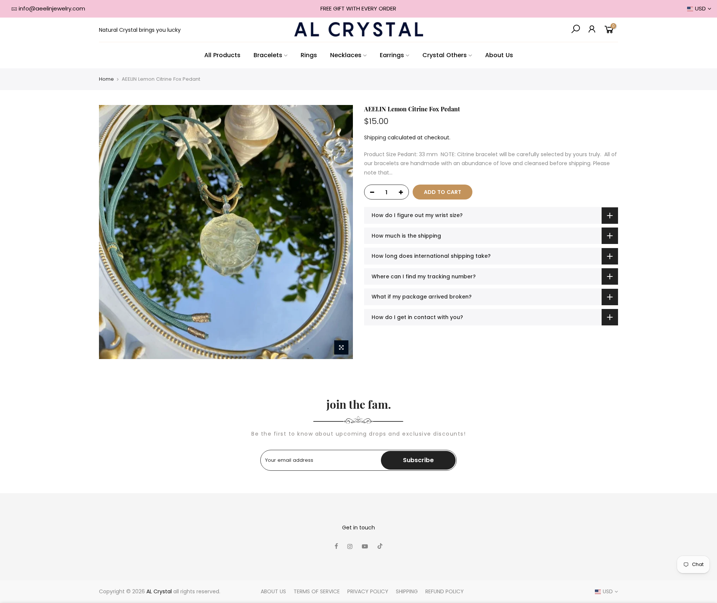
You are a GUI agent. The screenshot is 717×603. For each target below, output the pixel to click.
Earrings (392, 55)
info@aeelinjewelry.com (52, 8)
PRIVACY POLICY (367, 591)
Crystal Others (444, 55)
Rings (309, 55)
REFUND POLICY (444, 591)
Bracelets (268, 55)
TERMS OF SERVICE (317, 591)
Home (106, 79)
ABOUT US (273, 591)
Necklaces (345, 55)
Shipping (375, 137)
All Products (222, 55)
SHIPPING (407, 591)
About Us (499, 55)
